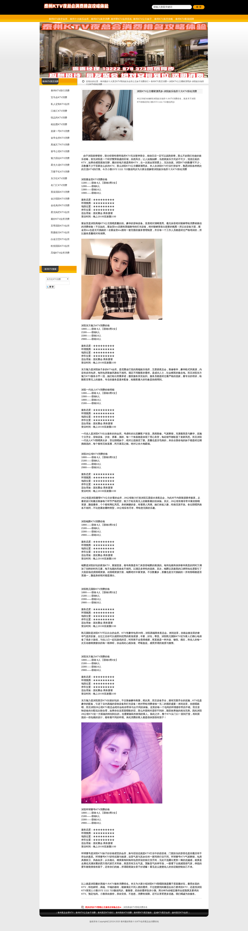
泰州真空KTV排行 (106, 912)
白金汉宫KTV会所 (60, 239)
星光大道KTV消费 (60, 164)
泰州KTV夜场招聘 (184, 19)
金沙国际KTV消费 (60, 198)
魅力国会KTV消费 (60, 158)
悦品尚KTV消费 (59, 117)
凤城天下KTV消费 (60, 144)
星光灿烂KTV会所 (60, 212)
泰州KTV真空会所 (58, 19)
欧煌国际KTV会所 (60, 246)
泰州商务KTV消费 (124, 912)
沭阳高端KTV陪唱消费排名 (135, 907)
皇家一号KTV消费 (60, 131)
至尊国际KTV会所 (60, 225)
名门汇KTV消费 (59, 185)
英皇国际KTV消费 (60, 192)
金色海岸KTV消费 (60, 205)
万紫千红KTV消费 (60, 171)
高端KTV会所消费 (60, 252)
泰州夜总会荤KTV (66, 912)
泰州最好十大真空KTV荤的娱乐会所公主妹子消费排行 (124, 81)
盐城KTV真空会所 (162, 912)
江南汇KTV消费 (59, 110)
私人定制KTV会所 (60, 104)
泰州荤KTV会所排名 (121, 19)
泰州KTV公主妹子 (142, 19)
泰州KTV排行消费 (60, 90)
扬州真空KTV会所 (180, 912)
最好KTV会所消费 (60, 219)
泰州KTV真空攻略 (163, 19)
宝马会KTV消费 (59, 97)
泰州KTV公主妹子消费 (86, 912)
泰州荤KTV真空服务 (143, 912)
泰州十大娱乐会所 (79, 19)
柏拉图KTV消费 (59, 124)
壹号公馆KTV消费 (60, 151)
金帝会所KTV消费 (60, 137)
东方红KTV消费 (59, 178)
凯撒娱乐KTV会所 (60, 232)
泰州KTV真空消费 (100, 19)
